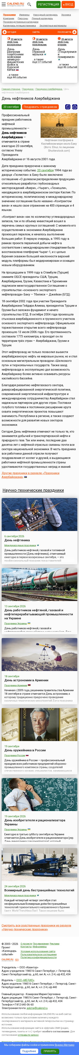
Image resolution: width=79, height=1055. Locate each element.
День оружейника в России (25, 750)
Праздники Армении (15, 685)
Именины (24, 14)
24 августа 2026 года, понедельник (39, 42)
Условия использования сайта (38, 951)
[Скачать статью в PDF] (67, 106)
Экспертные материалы (53, 25)
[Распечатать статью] (74, 106)
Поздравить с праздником (40, 106)
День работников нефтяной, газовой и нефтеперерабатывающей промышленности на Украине (38, 614)
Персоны (23, 18)
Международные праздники (20, 545)
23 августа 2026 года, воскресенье (14, 42)
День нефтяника (17, 540)
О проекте (26, 943)
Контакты (26, 946)
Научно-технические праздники (33, 490)
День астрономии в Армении (26, 680)
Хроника (66, 14)
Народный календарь (45, 14)
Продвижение (41, 943)
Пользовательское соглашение (39, 954)
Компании (8, 18)
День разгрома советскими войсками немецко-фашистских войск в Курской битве (15, 59)
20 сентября (11, 106)
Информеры (40, 946)
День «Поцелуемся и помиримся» (67, 53)
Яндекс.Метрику (64, 1044)
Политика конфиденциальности (39, 957)
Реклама (54, 943)
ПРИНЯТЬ (50, 1051)
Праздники (9, 14)
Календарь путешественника (19, 25)
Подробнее (29, 1051)
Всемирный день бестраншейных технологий (39, 890)
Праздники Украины (15, 623)
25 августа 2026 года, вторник (65, 42)
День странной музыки (38, 51)
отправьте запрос (28, 1035)
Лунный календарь (42, 18)
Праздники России (14, 755)
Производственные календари (20, 22)
